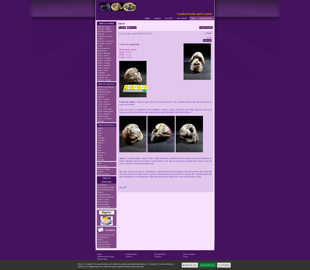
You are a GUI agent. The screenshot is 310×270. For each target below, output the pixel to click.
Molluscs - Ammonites (104, 58)
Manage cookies (102, 259)
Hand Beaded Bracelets (104, 194)
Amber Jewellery (102, 166)
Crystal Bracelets (102, 185)
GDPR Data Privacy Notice (106, 257)
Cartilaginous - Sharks (104, 75)
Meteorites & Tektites (104, 169)
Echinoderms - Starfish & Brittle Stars (105, 32)
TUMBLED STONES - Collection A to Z (104, 93)
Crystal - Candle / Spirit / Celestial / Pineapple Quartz (105, 110)
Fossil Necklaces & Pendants (106, 187)
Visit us (186, 257)
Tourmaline (101, 160)
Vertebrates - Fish (103, 77)
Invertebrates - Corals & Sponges (104, 44)
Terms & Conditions (189, 254)
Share (121, 187)
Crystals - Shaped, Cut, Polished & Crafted (104, 115)
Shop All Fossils (106, 23)
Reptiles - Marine (103, 70)
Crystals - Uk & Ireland (104, 119)
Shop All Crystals (106, 84)
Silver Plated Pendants (104, 207)
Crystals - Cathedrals (104, 99)
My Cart (168, 18)
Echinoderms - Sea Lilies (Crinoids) (105, 37)
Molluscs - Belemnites (104, 53)
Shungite (100, 155)
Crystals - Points (102, 106)
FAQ (193, 18)
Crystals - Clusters (103, 102)
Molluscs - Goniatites (104, 63)
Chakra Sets (101, 97)
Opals (99, 145)
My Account (182, 18)
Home (147, 18)
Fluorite (100, 133)
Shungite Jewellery (103, 204)
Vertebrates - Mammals (104, 80)
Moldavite (100, 172)
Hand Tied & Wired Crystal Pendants (105, 191)
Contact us (158, 257)
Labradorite (101, 138)
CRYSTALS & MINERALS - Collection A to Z (106, 88)
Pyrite (99, 148)
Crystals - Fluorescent (104, 104)
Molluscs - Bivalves (103, 56)
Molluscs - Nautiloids (104, 65)
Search (157, 18)
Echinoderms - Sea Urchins (105, 41)
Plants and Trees (102, 51)
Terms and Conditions (205, 18)
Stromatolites (101, 73)
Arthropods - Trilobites (104, 29)
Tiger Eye (100, 157)
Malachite (100, 143)
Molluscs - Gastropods (104, 60)
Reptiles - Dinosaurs (103, 68)
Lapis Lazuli (101, 140)
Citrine (99, 131)
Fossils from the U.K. (104, 48)
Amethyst (100, 128)
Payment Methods (160, 254)
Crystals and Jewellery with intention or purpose (105, 198)
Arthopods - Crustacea (104, 26)
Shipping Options (132, 254)
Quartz (99, 150)
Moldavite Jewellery (103, 174)
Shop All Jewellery (107, 180)
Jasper (99, 135)
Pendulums (101, 121)
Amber (100, 163)
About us (129, 257)
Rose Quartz (101, 152)
